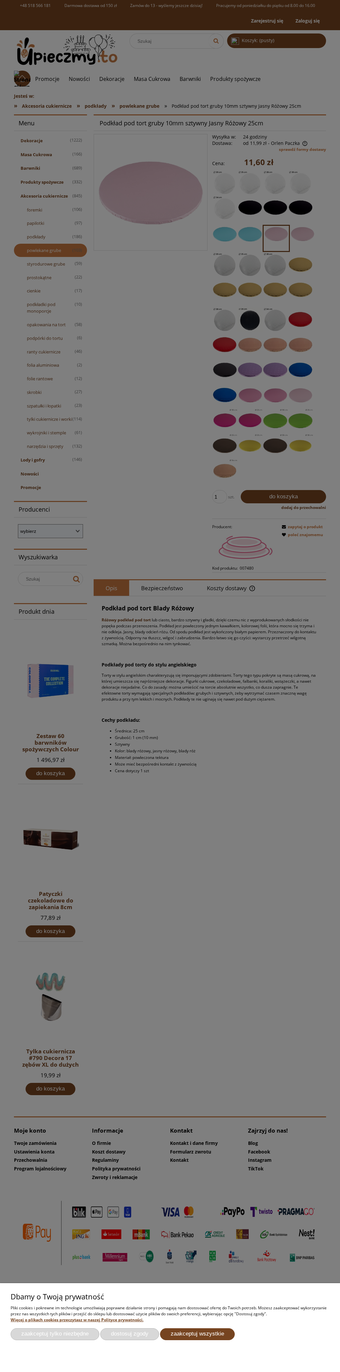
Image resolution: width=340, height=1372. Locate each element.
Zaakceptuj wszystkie (197, 1334)
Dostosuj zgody (129, 1334)
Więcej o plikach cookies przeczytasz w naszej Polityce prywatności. (77, 1320)
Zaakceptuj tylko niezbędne (55, 1334)
